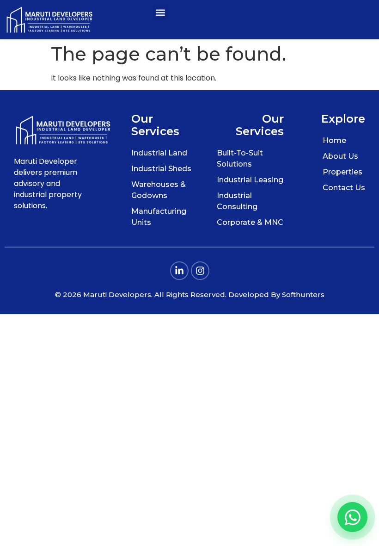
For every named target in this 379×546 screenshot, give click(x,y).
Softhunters (303, 294)
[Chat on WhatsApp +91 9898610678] (352, 517)
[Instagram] (200, 270)
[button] (160, 12)
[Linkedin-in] (179, 270)
